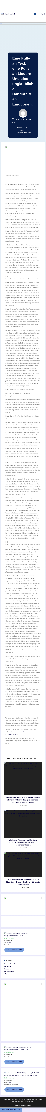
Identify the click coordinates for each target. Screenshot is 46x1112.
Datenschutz (29, 1099)
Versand (9, 942)
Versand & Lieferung (10, 1099)
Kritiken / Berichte (10, 964)
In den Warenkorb (14, 950)
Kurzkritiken (8, 966)
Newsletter (38, 1099)
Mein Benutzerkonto (17, 1101)
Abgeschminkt (8, 974)
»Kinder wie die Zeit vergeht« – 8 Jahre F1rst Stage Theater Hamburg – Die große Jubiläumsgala (23, 882)
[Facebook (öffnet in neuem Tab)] (23, 2)
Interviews (7, 969)
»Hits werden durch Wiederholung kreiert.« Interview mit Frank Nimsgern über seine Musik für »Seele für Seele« (23, 800)
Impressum (20, 1099)
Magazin (23, 130)
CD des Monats (9, 971)
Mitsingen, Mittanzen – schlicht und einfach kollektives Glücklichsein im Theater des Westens (23, 842)
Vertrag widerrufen (11, 1109)
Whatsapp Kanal (30, 1101)
